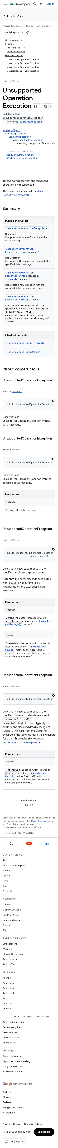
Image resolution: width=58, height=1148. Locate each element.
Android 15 (8, 988)
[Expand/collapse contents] (21, 40)
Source (6, 875)
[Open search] (35, 4)
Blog (5, 885)
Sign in (50, 3)
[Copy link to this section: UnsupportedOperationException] (6, 385)
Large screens (10, 943)
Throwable (11, 279)
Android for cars (11, 959)
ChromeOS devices (13, 954)
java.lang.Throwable (16, 133)
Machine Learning (12, 909)
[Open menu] (5, 4)
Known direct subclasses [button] (22, 154)
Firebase (7, 1102)
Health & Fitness (11, 914)
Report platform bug (13, 1056)
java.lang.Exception (20, 136)
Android (7, 860)
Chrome (7, 1097)
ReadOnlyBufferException (19, 154)
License (17, 1124)
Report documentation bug (16, 1061)
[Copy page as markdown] (45, 106)
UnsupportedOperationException (26, 228)
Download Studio (11, 1037)
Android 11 (8, 1008)
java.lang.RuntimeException (28, 140)
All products (9, 1112)
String (23, 252)
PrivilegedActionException (20, 742)
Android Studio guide (13, 1022)
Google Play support (13, 1066)
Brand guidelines (33, 1124)
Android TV (8, 964)
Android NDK (9, 1042)
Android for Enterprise (14, 865)
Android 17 (8, 977)
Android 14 (8, 993)
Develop (29, 26)
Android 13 (8, 998)
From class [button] (25, 343)
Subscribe (44, 1132)
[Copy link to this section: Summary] (23, 209)
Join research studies (13, 1071)
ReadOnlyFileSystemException (22, 158)
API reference (13, 15)
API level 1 (17, 81)
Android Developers (12, 26)
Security (7, 870)
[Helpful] (22, 32)
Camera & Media (11, 920)
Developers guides (12, 1027)
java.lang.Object (11, 130)
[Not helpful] (27, 32)
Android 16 (8, 982)
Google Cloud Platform (15, 1107)
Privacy (6, 925)
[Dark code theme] (53, 401)
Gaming (7, 904)
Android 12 (8, 1003)
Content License (39, 821)
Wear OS (7, 948)
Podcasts (7, 891)
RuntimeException (30, 121)
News (5, 880)
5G (4, 930)
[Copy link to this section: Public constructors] (42, 369)
